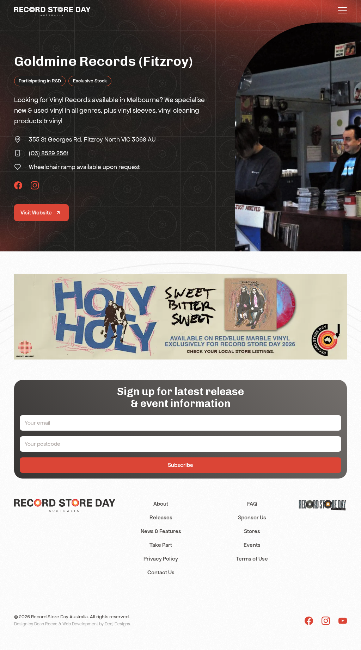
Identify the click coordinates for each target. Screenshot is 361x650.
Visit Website (36, 212)
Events (252, 545)
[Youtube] (342, 620)
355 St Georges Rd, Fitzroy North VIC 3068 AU (92, 139)
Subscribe (180, 465)
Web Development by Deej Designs (96, 624)
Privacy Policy (160, 558)
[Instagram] (326, 620)
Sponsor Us (252, 517)
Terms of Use (252, 558)
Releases (160, 517)
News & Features (161, 531)
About (160, 503)
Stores (252, 531)
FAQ (252, 503)
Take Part (160, 545)
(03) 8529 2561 (48, 153)
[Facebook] (309, 620)
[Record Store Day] (52, 11)
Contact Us (161, 572)
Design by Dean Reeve (35, 624)
